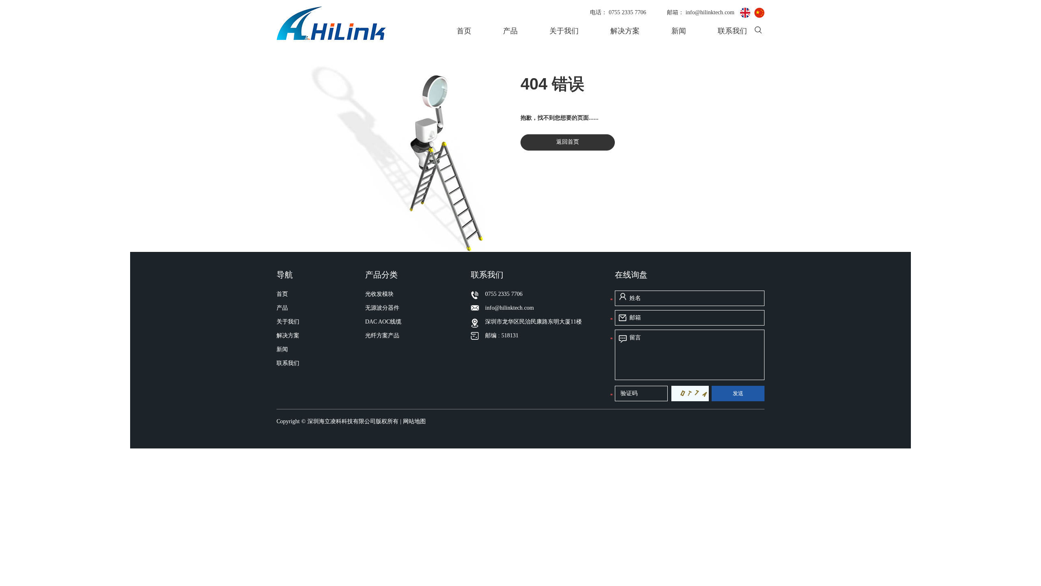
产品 (510, 31)
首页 (464, 31)
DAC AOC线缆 (383, 322)
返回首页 (567, 142)
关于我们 (564, 31)
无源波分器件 (382, 308)
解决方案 (625, 31)
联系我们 (732, 31)
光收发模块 (379, 294)
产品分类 (381, 274)
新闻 (678, 31)
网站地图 (414, 421)
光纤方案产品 (382, 335)
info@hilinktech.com (711, 12)
